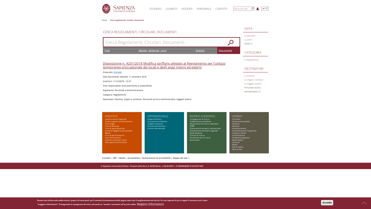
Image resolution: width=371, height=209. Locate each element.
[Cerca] (252, 8)
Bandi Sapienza (196, 133)
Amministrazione (239, 128)
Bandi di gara (237, 140)
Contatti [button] (221, 8)
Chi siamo (236, 119)
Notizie (200, 50)
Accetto (327, 202)
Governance (195, 140)
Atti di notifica (237, 147)
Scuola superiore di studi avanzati (118, 121)
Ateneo (237, 116)
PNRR (192, 126)
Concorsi (235, 142)
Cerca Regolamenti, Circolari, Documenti (140, 32)
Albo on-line (237, 149)
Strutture (236, 123)
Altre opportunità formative (116, 142)
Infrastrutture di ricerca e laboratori (204, 123)
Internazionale (158, 116)
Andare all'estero (154, 119)
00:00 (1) (248, 43)
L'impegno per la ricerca (199, 119)
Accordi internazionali (156, 126)
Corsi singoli (110, 123)
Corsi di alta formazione (114, 135)
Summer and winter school (116, 140)
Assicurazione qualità (241, 121)
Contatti (106, 158)
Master (108, 133)
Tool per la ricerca (197, 135)
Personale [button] (204, 8)
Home (104, 20)
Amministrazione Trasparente (244, 130)
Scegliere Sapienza (155, 123)
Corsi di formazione (113, 137)
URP (115, 158)
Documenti (225, 50)
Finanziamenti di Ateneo (157, 121)
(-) (245, 35)
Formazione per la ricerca (200, 137)
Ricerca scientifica (202, 116)
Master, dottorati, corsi (153, 50)
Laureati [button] (171, 8)
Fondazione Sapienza (240, 137)
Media (122, 158)
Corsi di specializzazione (115, 128)
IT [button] (266, 8)
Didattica (111, 116)
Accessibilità (134, 158)
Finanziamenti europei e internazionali (205, 128)
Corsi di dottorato (112, 126)
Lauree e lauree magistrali (115, 119)
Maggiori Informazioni (150, 204)
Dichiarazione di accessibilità (156, 158)
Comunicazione (238, 135)
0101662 (118, 72)
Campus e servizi (239, 133)
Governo (235, 126)
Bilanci (235, 144)
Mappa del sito (180, 158)
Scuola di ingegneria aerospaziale (118, 130)
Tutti (107, 50)
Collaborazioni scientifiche (200, 121)
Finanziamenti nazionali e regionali (204, 130)
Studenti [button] (155, 8)
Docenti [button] (187, 8)
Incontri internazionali (156, 128)
